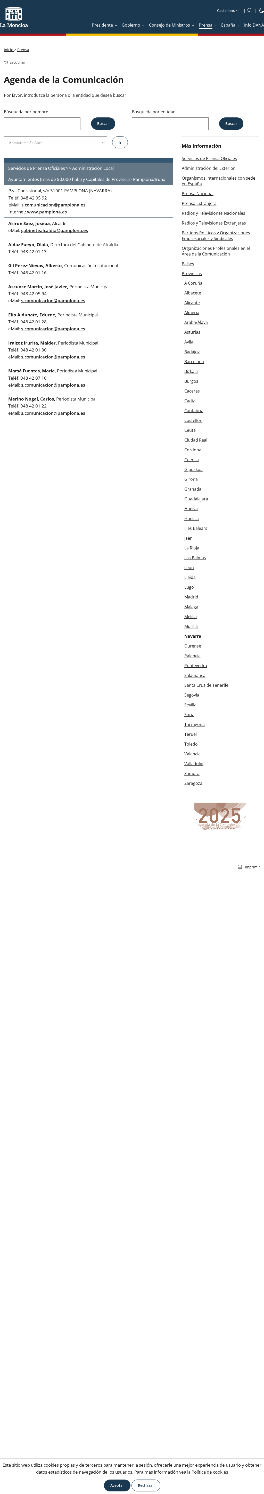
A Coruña (193, 283)
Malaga (191, 607)
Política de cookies (210, 1472)
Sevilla (190, 705)
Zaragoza (193, 783)
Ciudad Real (195, 440)
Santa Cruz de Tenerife (206, 685)
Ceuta (190, 430)
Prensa (23, 49)
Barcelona (194, 361)
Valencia (192, 754)
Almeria (191, 312)
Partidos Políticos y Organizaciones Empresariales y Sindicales (216, 235)
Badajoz (192, 352)
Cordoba (192, 450)
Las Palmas (195, 558)
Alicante (192, 303)
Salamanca (194, 675)
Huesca (191, 518)
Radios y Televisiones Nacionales (213, 213)
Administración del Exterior (208, 168)
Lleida (190, 577)
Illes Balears (195, 528)
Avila (188, 342)
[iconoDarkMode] (261, 11)
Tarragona (194, 724)
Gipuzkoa (193, 469)
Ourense (192, 646)
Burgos (191, 381)
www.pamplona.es (47, 212)
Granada (192, 489)
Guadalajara (196, 499)
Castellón (193, 420)
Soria (189, 714)
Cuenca (191, 459)
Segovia (191, 695)
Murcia (191, 626)
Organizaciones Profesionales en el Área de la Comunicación (216, 251)
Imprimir (252, 867)
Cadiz (189, 401)
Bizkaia (191, 371)
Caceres (192, 391)
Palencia (192, 656)
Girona (191, 479)
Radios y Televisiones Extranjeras (214, 223)
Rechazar (146, 1485)
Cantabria (193, 410)
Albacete (192, 293)
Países (188, 264)
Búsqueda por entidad (154, 112)
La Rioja (191, 548)
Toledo (191, 744)
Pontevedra (195, 665)
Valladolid (193, 763)
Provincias (192, 273)
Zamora (192, 773)
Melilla (190, 616)
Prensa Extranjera (199, 203)
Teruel (190, 734)
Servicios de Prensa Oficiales (209, 158)
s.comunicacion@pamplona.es (53, 205)
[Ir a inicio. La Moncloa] (14, 20)
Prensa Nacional (197, 193)
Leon (189, 567)
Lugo (189, 587)
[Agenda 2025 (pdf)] (220, 817)
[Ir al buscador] (250, 10)
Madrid (191, 597)
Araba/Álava (196, 322)
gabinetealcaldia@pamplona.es (54, 230)
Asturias (192, 332)
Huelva (191, 509)
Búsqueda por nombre (26, 112)
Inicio (9, 49)
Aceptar (117, 1485)
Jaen (188, 538)
